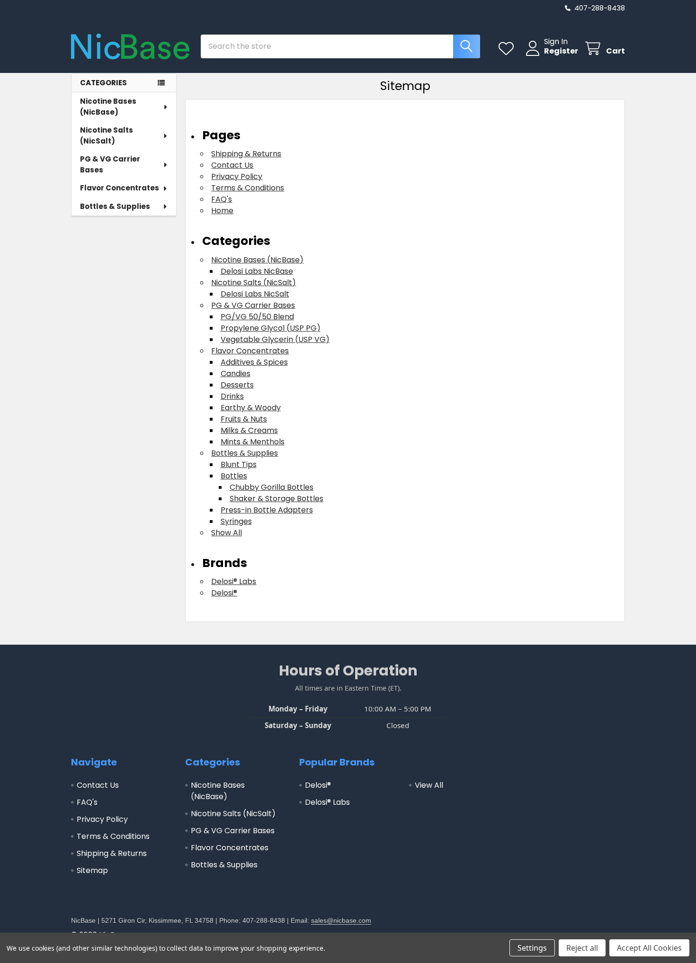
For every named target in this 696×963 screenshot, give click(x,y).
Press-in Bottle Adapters (267, 509)
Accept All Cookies (649, 948)
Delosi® (224, 592)
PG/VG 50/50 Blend (257, 316)
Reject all (582, 948)
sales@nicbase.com (341, 920)
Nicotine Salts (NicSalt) (106, 135)
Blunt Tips (239, 464)
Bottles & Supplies (115, 206)
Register (561, 51)
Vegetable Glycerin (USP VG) (275, 339)
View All (429, 785)
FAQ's (221, 199)
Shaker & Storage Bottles (276, 498)
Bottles (234, 475)
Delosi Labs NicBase (257, 271)
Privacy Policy (236, 176)
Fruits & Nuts (244, 419)
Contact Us (232, 165)
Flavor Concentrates (119, 188)
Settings (532, 948)
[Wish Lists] (508, 48)
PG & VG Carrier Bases (110, 164)
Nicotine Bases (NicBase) (108, 106)
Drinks (232, 396)
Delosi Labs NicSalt (255, 293)
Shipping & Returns (246, 153)
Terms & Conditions (247, 187)
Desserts (237, 384)
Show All (226, 532)
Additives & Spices (254, 362)
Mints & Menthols (253, 441)
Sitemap (92, 870)
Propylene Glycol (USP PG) (271, 328)
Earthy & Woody (251, 407)
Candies (235, 373)
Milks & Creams (249, 430)
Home (222, 210)
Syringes (236, 521)
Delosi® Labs (233, 581)
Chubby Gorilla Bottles (271, 487)
